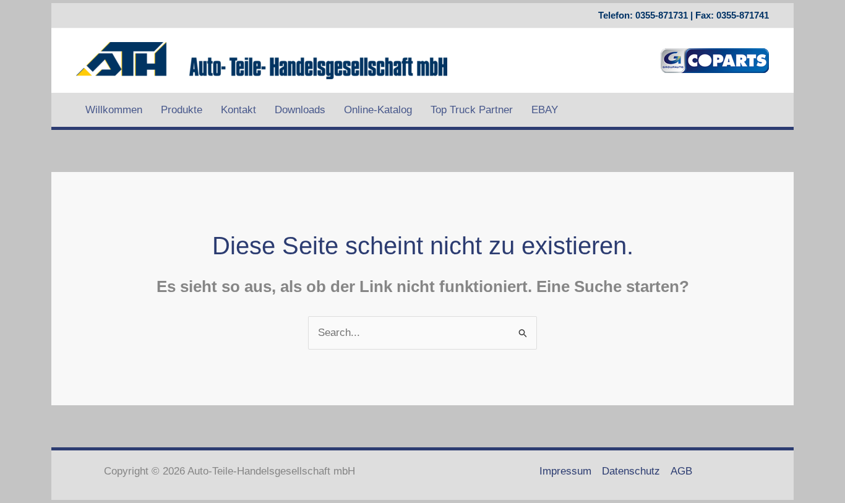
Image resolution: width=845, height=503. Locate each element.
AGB (681, 471)
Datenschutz (631, 471)
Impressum (565, 471)
